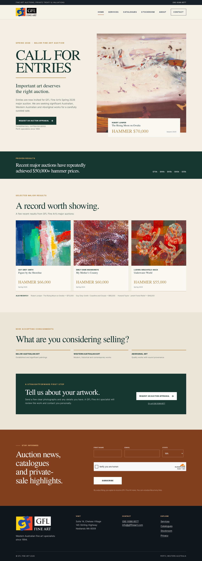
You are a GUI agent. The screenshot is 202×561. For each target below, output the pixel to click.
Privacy (164, 535)
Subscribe (107, 480)
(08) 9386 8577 (179, 2)
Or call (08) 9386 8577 (156, 403)
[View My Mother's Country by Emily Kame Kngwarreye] (101, 243)
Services (113, 12)
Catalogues (130, 12)
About (162, 12)
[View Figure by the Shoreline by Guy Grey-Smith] (43, 243)
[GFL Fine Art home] (26, 12)
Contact (178, 12)
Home (101, 12)
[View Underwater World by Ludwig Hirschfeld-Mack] (158, 243)
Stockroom (148, 12)
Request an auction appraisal (36, 120)
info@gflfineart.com (132, 525)
